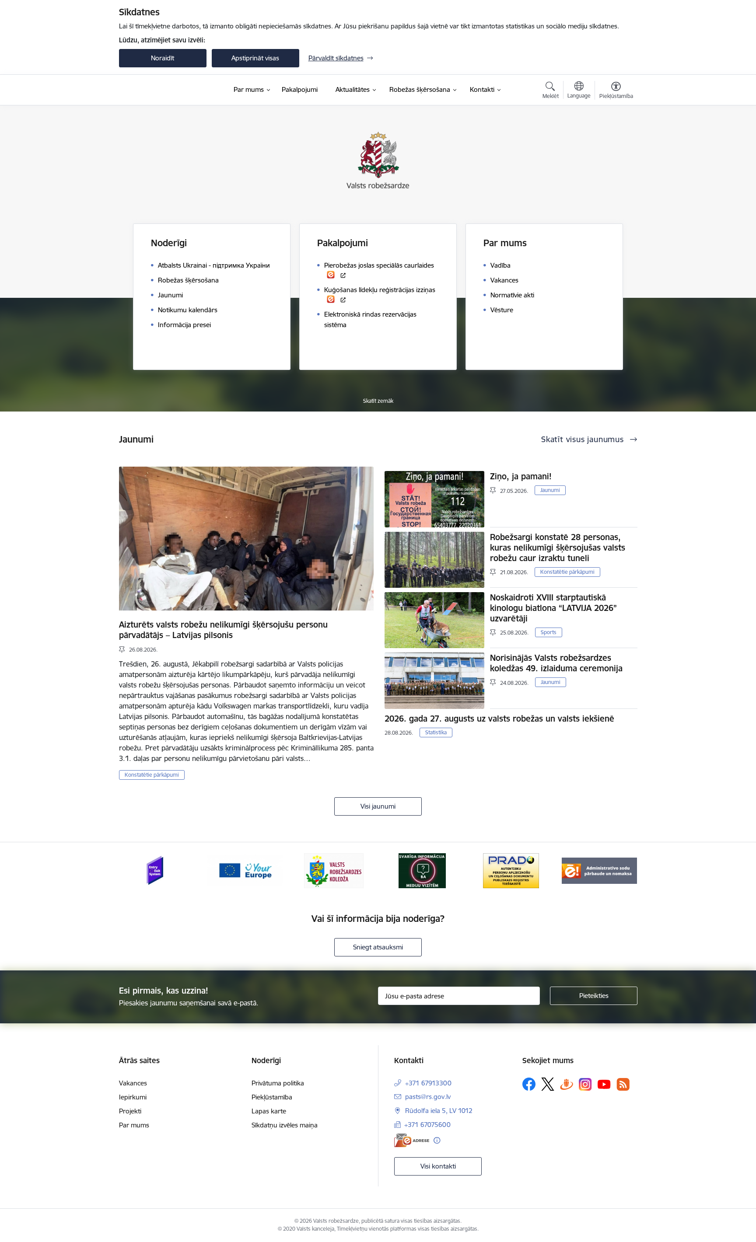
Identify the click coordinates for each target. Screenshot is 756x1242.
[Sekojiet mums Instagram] (585, 1084)
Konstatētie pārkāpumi (152, 774)
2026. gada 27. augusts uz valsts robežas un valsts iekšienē (499, 718)
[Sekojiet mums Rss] (623, 1084)
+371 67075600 (427, 1124)
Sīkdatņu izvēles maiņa (285, 1125)
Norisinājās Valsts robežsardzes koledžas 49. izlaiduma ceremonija (556, 662)
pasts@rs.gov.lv (428, 1096)
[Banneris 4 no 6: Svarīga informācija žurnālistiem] (422, 870)
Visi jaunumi (378, 806)
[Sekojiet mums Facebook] (529, 1084)
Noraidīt (162, 58)
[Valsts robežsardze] (160, 90)
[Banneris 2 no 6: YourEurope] (245, 870)
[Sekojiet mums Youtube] (604, 1083)
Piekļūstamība (272, 1097)
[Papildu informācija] (437, 1140)
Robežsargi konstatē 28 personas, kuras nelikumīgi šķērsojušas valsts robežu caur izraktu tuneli (557, 547)
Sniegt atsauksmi (378, 947)
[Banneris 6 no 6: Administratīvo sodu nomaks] (599, 870)
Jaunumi (550, 490)
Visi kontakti (438, 1166)
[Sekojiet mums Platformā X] (547, 1084)
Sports (548, 632)
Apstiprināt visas (255, 58)
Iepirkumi (133, 1097)
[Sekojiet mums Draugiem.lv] (566, 1083)
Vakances (133, 1083)
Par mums (134, 1125)
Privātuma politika (278, 1083)
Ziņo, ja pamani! (521, 476)
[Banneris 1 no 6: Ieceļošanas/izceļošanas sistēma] (156, 870)
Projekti (130, 1111)
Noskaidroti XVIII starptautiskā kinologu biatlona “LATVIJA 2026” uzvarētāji (553, 608)
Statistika (436, 732)
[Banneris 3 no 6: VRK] (334, 870)
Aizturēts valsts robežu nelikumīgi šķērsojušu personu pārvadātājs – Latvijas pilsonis (223, 629)
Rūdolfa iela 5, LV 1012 (438, 1110)
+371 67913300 (428, 1083)
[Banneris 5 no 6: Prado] (511, 870)
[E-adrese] (411, 1140)
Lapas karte (269, 1111)
